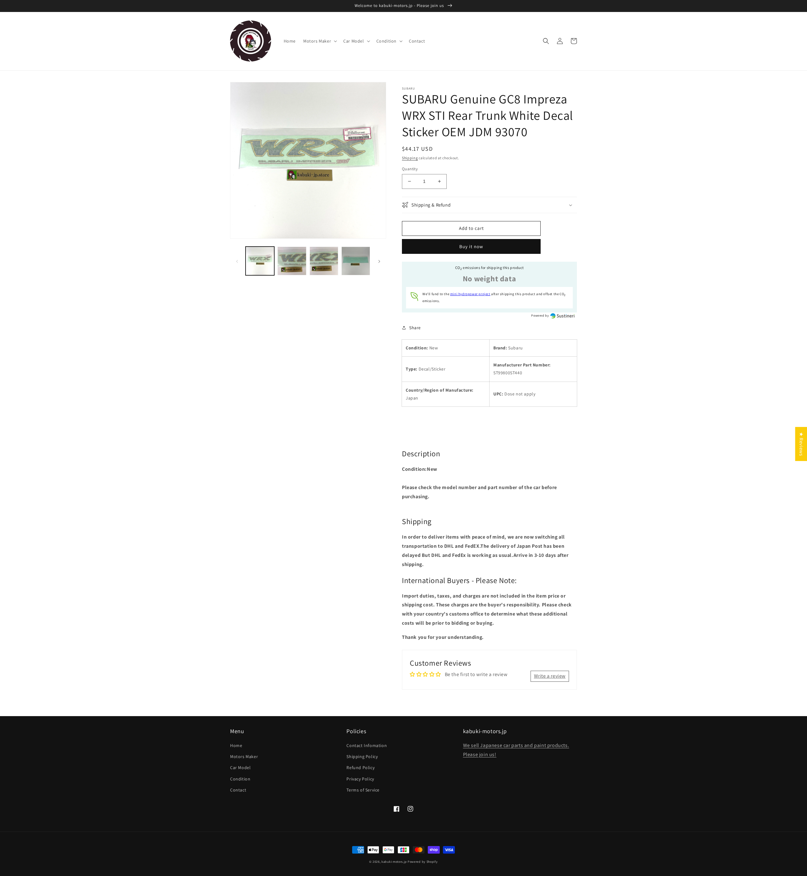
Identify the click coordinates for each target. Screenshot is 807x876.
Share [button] (415, 327)
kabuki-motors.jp (394, 862)
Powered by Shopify (423, 862)
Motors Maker (244, 756)
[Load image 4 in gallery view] (355, 261)
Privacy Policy (360, 779)
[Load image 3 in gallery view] (324, 261)
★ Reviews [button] (801, 444)
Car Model (240, 767)
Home (236, 745)
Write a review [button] (550, 676)
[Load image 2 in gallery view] (291, 261)
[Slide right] (379, 261)
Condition (240, 779)
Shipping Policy (362, 756)
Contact (238, 790)
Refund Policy (360, 767)
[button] (319, 41)
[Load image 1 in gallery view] (260, 261)
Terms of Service (363, 790)
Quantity (410, 169)
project (470, 294)
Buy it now (471, 246)
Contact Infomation (366, 745)
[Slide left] (237, 261)
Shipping (410, 157)
